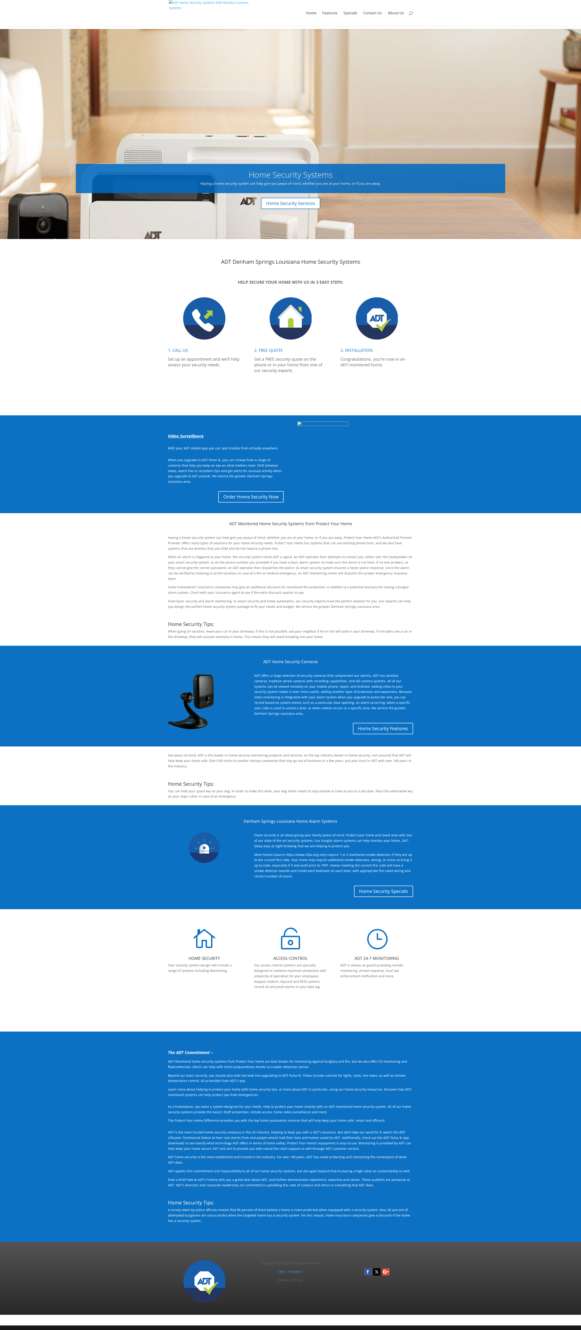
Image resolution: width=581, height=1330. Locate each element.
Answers (295, 1271)
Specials (350, 13)
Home (311, 13)
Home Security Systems (290, 174)
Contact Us (372, 13)
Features (329, 13)
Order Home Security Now (251, 497)
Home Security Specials (383, 891)
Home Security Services (290, 203)
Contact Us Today (290, 1007)
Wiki (282, 1271)
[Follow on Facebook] (367, 1272)
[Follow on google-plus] (385, 1272)
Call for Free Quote (290, 391)
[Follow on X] (376, 1272)
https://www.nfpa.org (302, 854)
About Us (396, 13)
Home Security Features (383, 728)
